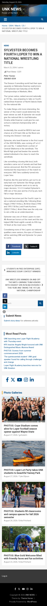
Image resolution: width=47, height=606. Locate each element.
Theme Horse (27, 598)
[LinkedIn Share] (5, 306)
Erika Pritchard (25, 521)
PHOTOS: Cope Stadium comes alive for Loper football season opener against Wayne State (21, 428)
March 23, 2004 (10, 68)
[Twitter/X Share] (5, 301)
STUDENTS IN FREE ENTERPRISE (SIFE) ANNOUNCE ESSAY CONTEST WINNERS (24, 270)
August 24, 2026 (10, 521)
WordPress (32, 602)
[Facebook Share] (5, 295)
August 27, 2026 (10, 435)
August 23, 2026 (10, 562)
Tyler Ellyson (24, 476)
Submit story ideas (12, 320)
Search (40, 303)
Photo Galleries (13, 392)
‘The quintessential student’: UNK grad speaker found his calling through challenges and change (23, 359)
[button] (4, 311)
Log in (4, 576)
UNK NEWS (11, 9)
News (6, 46)
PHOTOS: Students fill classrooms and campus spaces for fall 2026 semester (22, 514)
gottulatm (23, 435)
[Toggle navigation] (5, 19)
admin (20, 68)
